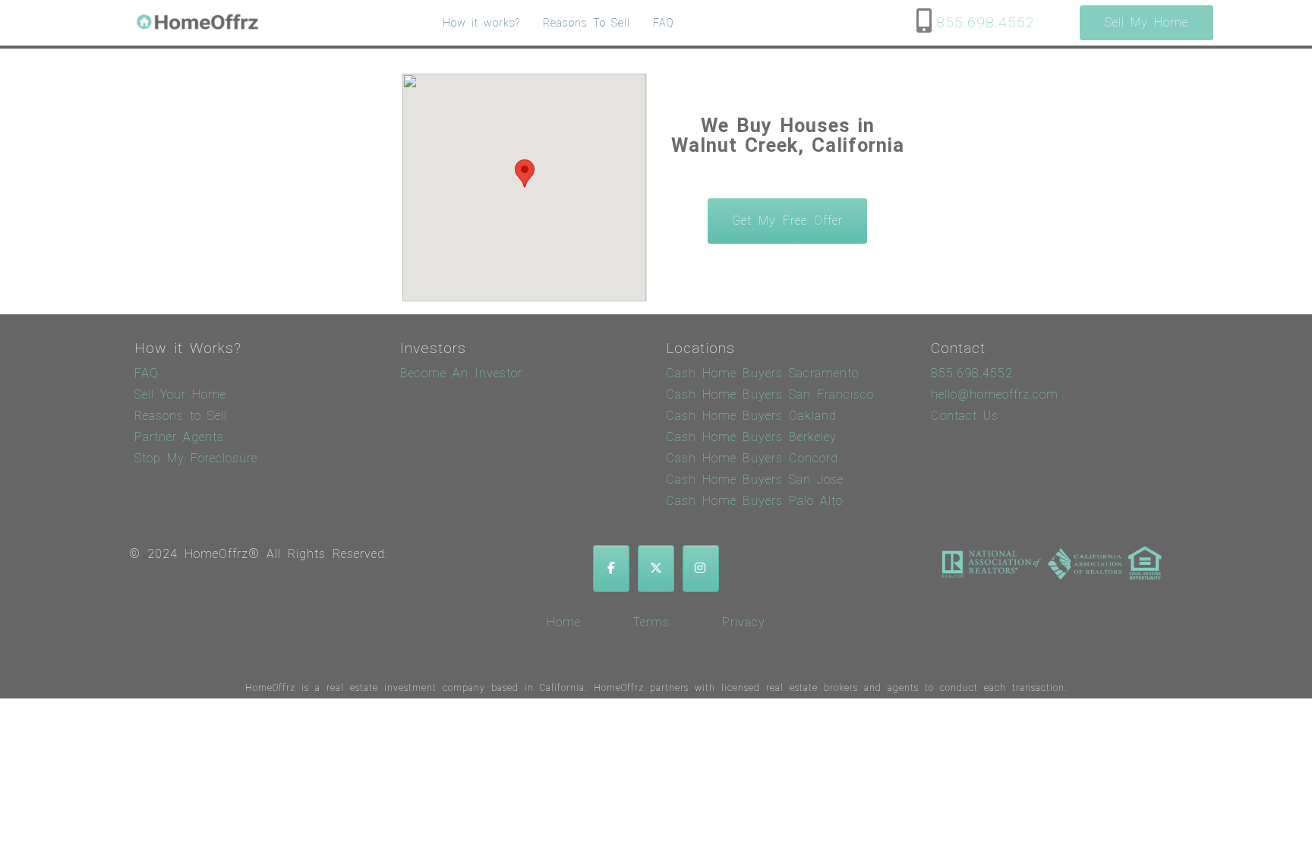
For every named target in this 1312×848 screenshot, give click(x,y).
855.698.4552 (985, 23)
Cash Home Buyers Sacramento (762, 373)
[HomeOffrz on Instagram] (701, 568)
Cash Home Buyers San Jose (755, 479)
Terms (651, 622)
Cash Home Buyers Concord (752, 458)
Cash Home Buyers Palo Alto (754, 500)
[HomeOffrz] (199, 23)
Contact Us (964, 415)
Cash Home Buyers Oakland (751, 415)
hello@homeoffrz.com (994, 394)
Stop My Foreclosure (195, 458)
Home (564, 622)
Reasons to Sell (180, 415)
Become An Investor (461, 373)
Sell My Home (1146, 22)
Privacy (743, 622)
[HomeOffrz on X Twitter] (656, 568)
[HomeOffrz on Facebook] (611, 568)
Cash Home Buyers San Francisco (770, 394)
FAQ (663, 22)
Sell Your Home (180, 394)
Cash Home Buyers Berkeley (751, 437)
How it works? (481, 22)
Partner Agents (179, 437)
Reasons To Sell (586, 22)
